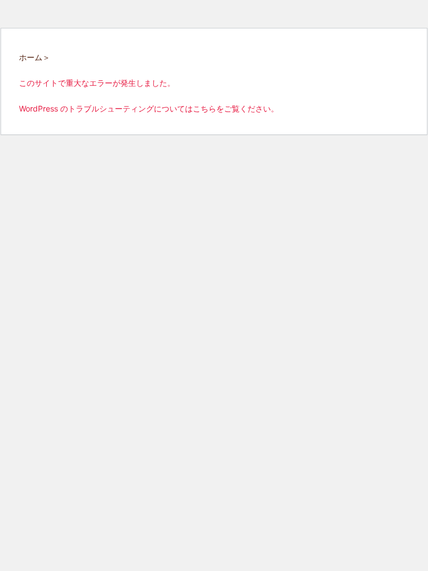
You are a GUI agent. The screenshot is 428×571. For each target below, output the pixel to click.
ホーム (30, 57)
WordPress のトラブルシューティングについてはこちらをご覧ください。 (149, 108)
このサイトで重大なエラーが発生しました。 (97, 83)
